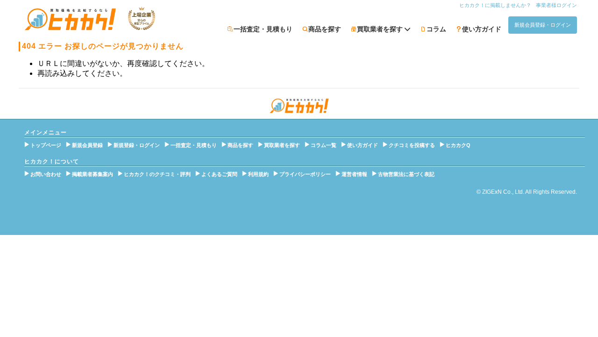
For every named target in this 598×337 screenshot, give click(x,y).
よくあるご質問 (219, 174)
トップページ (45, 145)
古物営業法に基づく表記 (406, 174)
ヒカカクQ (458, 145)
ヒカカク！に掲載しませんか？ (495, 5)
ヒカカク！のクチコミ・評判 (157, 174)
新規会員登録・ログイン (542, 25)
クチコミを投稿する (412, 145)
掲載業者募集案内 (92, 174)
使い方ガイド (481, 29)
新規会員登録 (87, 145)
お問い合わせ (45, 174)
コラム (436, 29)
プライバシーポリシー (305, 174)
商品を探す (324, 29)
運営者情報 (354, 174)
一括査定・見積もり (263, 29)
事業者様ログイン (556, 5)
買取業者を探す (282, 145)
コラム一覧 (323, 145)
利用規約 (258, 174)
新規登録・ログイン (137, 145)
